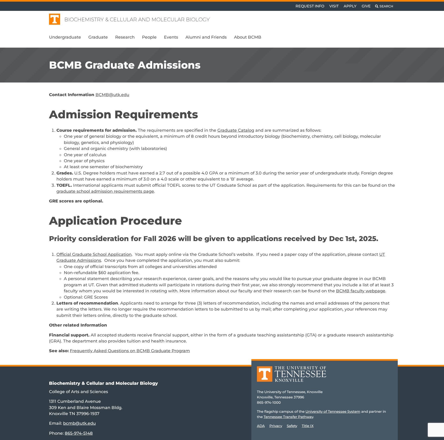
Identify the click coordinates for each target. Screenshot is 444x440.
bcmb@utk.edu (79, 423)
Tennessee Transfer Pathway (288, 417)
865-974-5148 (79, 433)
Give (366, 6)
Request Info (310, 6)
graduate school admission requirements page (105, 191)
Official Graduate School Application (94, 254)
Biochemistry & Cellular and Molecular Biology (137, 19)
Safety (292, 426)
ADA (261, 426)
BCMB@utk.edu (112, 94)
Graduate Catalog (235, 130)
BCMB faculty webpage (360, 290)
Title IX (308, 426)
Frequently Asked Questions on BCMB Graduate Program (130, 350)
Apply (350, 6)
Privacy (275, 426)
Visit (334, 6)
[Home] (291, 377)
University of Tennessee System (332, 411)
